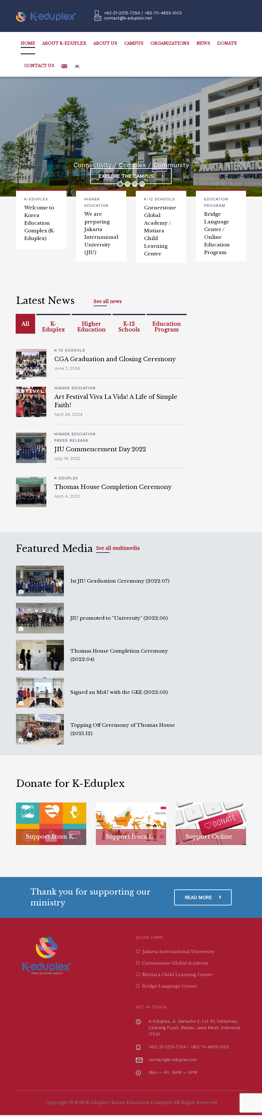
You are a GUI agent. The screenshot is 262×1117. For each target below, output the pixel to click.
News (203, 43)
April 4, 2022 (67, 496)
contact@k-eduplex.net (128, 18)
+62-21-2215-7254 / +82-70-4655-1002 (143, 13)
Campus (133, 43)
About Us (105, 43)
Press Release (71, 440)
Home (28, 43)
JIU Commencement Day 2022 (100, 449)
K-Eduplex (66, 478)
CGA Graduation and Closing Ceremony (115, 359)
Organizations (169, 43)
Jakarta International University (178, 951)
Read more (199, 897)
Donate (227, 43)
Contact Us (39, 65)
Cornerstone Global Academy (175, 963)
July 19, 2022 (67, 458)
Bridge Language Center (169, 986)
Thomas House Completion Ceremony (113, 487)
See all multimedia (118, 548)
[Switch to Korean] (77, 65)
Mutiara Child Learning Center (177, 974)
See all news (108, 301)
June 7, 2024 (67, 368)
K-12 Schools (69, 350)
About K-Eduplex (64, 43)
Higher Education (75, 388)
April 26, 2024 (68, 414)
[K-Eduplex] (48, 16)
